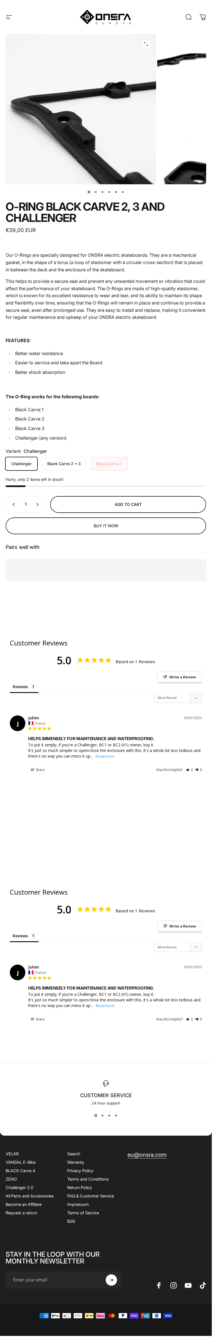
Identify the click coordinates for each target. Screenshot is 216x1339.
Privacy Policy (80, 1170)
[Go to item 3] (109, 192)
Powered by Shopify (127, 1326)
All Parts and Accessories (30, 1195)
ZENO (11, 1179)
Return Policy (79, 1187)
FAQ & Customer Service (90, 1195)
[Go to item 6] (123, 192)
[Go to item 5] (116, 192)
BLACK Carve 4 (20, 1170)
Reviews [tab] (20, 686)
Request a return (21, 1212)
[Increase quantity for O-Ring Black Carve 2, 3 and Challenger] (38, 504)
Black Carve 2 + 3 (64, 463)
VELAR (12, 1153)
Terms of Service (83, 1212)
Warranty (75, 1162)
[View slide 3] (109, 1115)
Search (73, 1153)
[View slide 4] (116, 1115)
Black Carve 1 (109, 463)
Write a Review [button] (182, 676)
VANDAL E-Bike (20, 1162)
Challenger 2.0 (19, 1187)
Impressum (78, 1204)
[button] (189, 769)
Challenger (21, 463)
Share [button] (40, 769)
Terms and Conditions (88, 1179)
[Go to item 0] (89, 192)
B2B (71, 1221)
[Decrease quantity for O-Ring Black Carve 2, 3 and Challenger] (12, 504)
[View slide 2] (102, 1115)
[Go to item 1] (96, 192)
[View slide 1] (96, 1115)
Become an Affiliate (24, 1204)
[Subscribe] (111, 1280)
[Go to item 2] (102, 192)
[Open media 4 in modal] (146, 44)
